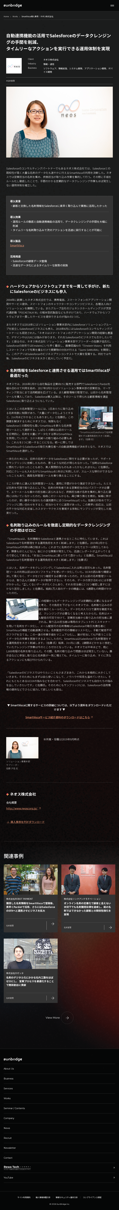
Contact (8, 1157)
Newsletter (10, 1148)
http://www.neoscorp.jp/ (24, 808)
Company (9, 1118)
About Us (9, 1068)
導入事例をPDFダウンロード (25, 822)
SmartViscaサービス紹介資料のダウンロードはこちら (57, 717)
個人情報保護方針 (43, 1197)
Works (7, 1098)
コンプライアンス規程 (92, 1197)
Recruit (8, 1138)
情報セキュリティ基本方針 (67, 1197)
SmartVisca (17, 245)
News (7, 1128)
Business (8, 1078)
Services (8, 1088)
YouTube (59, 1177)
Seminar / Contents (14, 1108)
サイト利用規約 (24, 1197)
